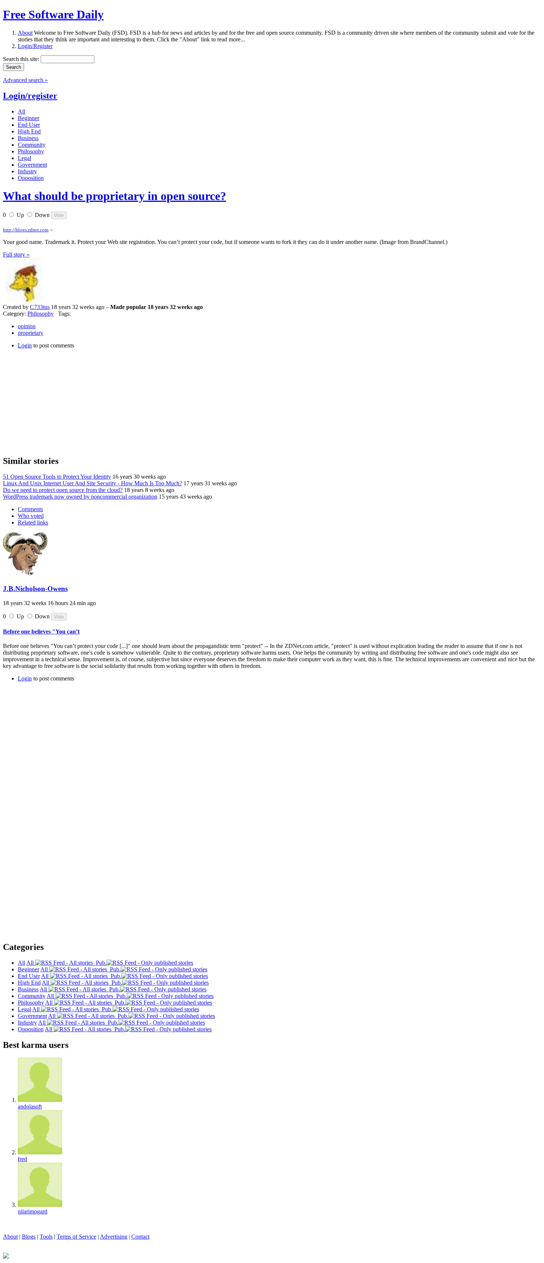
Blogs (29, 1236)
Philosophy (40, 313)
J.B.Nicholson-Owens (35, 589)
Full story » (16, 254)
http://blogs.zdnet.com (25, 229)
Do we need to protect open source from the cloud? (62, 490)
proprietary (30, 333)
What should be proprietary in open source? (114, 196)
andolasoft (30, 1106)
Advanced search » (25, 80)
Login (25, 345)
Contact (140, 1236)
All (30, 963)
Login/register (30, 96)
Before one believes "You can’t (41, 631)
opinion (27, 326)
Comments (30, 509)
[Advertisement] (58, 401)
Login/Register (35, 46)
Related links (33, 522)
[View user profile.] (25, 300)
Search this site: (22, 59)
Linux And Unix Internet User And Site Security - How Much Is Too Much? (92, 483)
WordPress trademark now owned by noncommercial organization (80, 496)
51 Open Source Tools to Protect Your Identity (57, 476)
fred (22, 1159)
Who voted (31, 516)
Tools (46, 1236)
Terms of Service (76, 1236)
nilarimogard (32, 1211)
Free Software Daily (53, 14)
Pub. (100, 963)
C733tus (40, 307)
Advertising (113, 1236)
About (25, 33)
